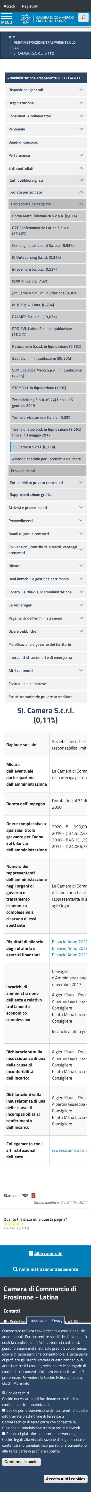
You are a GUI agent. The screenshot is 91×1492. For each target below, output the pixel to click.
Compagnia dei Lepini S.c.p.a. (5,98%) (43, 245)
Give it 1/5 (6, 1224)
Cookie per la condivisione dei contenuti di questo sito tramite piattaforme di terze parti (45, 1413)
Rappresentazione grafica (31, 494)
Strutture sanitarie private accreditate (40, 697)
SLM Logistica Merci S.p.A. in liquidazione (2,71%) (47, 373)
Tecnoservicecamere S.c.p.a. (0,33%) (42, 417)
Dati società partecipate (31, 204)
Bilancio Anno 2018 (70, 948)
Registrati (30, 6)
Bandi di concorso (23, 142)
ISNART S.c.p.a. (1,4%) (30, 281)
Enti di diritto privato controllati (36, 482)
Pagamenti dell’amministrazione (35, 618)
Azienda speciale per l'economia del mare (46, 459)
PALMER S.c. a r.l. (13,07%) (34, 317)
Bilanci (14, 566)
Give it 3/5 (14, 1224)
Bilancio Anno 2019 (70, 941)
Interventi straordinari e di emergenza (40, 657)
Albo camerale (48, 1253)
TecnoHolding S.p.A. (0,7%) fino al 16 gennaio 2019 (42, 402)
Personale (16, 129)
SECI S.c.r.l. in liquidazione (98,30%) (41, 358)
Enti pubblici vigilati (26, 180)
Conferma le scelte (21, 1462)
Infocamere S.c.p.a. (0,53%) (34, 269)
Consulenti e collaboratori (29, 116)
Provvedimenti (23, 471)
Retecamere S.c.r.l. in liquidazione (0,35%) (46, 346)
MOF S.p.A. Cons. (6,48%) (33, 305)
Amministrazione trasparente (48, 1269)
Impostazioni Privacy (46, 1320)
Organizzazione (21, 103)
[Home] (47, 19)
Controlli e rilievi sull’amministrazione (40, 592)
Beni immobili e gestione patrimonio (38, 579)
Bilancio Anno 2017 (70, 955)
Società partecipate (26, 192)
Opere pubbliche (22, 631)
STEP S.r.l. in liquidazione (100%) (39, 388)
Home (12, 37)
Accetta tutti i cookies (65, 1479)
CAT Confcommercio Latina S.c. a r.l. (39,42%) (41, 230)
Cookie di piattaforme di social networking (40, 1433)
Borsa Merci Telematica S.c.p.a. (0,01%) (44, 216)
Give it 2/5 (10, 1224)
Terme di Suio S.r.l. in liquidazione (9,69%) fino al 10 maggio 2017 (46, 432)
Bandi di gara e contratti (28, 534)
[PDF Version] (33, 1195)
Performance (19, 155)
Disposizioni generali (25, 90)
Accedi (9, 6)
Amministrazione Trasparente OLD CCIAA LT (42, 45)
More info (21, 1383)
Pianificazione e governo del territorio (39, 644)
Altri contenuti (20, 670)
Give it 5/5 (22, 1224)
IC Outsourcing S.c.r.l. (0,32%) (36, 257)
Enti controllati (20, 168)
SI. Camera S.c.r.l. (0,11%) (34, 447)
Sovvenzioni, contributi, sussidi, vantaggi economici (42, 550)
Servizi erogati (20, 605)
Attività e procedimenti (27, 507)
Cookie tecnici (17, 1393)
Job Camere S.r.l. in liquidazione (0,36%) (45, 293)
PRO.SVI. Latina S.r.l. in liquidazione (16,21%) (42, 331)
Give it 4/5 (18, 1224)
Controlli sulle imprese (27, 683)
